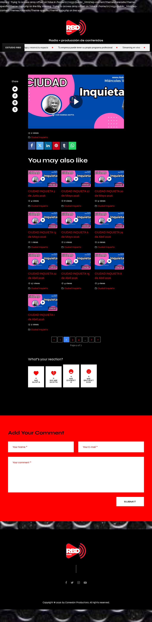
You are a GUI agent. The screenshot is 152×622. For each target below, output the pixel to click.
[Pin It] (56, 145)
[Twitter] (40, 145)
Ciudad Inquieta (39, 137)
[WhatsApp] (72, 145)
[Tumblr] (64, 145)
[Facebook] (31, 145)
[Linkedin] (48, 145)
